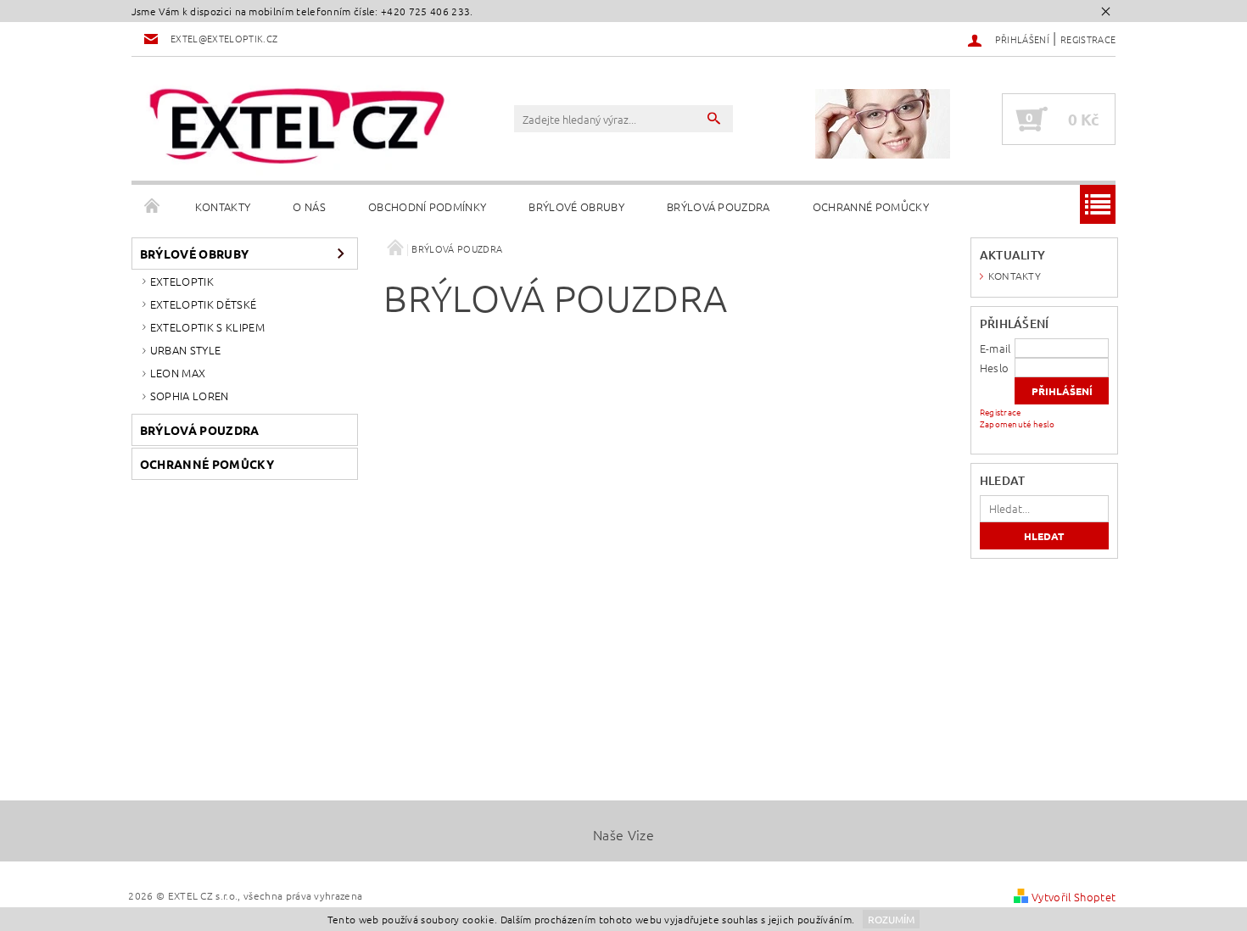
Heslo (994, 368)
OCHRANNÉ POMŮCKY (871, 206)
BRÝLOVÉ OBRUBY (576, 206)
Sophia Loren (189, 395)
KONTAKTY (223, 206)
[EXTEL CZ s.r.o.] (297, 127)
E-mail (995, 348)
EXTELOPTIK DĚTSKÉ (203, 304)
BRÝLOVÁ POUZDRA (718, 206)
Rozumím (891, 919)
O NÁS (309, 206)
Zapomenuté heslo (1017, 423)
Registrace (1088, 39)
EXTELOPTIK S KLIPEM (207, 327)
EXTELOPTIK (182, 281)
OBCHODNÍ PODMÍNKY (427, 206)
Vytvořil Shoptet (1074, 897)
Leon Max (178, 373)
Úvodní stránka (152, 207)
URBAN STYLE (185, 350)
